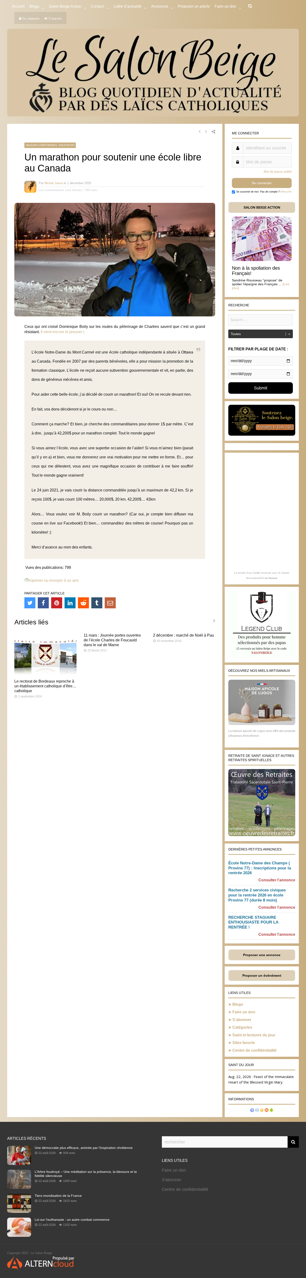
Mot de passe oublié (278, 171)
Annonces (159, 6)
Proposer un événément (261, 975)
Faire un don (243, 1012)
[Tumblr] (96, 602)
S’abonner (241, 1020)
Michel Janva (53, 183)
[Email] (110, 602)
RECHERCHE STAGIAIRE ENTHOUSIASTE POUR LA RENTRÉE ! (253, 922)
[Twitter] (29, 602)
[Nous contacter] (257, 1111)
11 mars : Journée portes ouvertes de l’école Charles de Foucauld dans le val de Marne (112, 640)
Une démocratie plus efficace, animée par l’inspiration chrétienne (84, 1148)
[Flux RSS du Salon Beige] (266, 1111)
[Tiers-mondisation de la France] (19, 1211)
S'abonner (171, 1179)
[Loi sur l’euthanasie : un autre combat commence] (19, 1235)
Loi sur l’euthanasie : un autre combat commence (72, 1219)
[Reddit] (83, 602)
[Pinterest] (56, 602)
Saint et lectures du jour (253, 1035)
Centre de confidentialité (254, 1050)
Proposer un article (194, 6)
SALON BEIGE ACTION (262, 207)
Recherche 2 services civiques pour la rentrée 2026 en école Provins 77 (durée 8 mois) (257, 895)
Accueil (18, 6)
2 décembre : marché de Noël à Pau (183, 635)
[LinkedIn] (70, 602)
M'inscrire (286, 191)
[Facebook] (43, 602)
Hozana (273, 578)
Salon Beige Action (65, 6)
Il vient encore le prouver (61, 332)
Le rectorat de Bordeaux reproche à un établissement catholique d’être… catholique (45, 686)
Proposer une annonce (261, 955)
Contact (97, 6)
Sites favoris (243, 1043)
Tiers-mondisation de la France (58, 1196)
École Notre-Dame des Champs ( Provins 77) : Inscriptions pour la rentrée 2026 (259, 868)
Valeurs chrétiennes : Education (50, 145)
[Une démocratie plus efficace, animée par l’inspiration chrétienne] (19, 1163)
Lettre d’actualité (128, 6)
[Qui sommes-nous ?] (252, 1111)
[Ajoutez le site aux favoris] (262, 1111)
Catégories (242, 1027)
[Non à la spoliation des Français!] (262, 260)
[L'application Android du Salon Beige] (271, 1111)
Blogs (34, 6)
